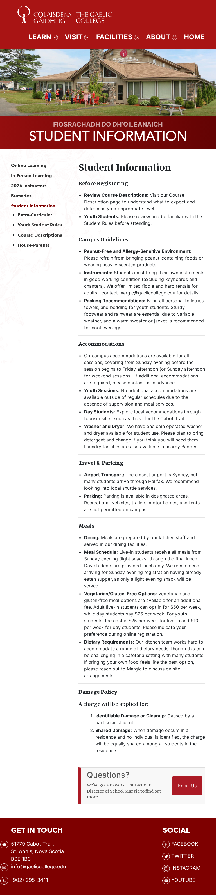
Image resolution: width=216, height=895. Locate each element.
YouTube (183, 880)
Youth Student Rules (40, 225)
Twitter (182, 856)
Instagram (186, 868)
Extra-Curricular (35, 215)
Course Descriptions (40, 235)
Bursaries (21, 195)
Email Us (187, 785)
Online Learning (29, 165)
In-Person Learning (31, 175)
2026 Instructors (29, 185)
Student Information (33, 206)
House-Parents (34, 245)
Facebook (184, 844)
